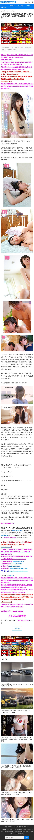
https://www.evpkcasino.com (18, 568)
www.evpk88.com (18, 561)
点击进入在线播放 (17, 616)
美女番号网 (10, 575)
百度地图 (29, 829)
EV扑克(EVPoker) (8, 523)
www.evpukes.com (15, 566)
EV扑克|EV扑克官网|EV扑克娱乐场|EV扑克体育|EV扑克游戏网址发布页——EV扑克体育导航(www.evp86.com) (16, 79)
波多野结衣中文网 (8, 2)
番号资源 (20, 5)
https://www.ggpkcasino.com (19, 571)
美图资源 (12, 5)
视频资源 (29, 5)
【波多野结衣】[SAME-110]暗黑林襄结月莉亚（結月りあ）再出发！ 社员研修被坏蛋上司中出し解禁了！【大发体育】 (16, 739)
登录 (26, 2)
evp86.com (4, 535)
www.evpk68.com (16, 563)
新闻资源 (3, 7)
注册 (29, 2)
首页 (2, 5)
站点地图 (23, 829)
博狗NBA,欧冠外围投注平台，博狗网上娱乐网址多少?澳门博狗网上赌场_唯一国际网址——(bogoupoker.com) (17, 57)
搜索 (27, 837)
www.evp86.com (17, 530)
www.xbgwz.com (18, 611)
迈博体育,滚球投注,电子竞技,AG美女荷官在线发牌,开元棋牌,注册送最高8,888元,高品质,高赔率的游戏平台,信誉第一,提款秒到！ (17, 86)
